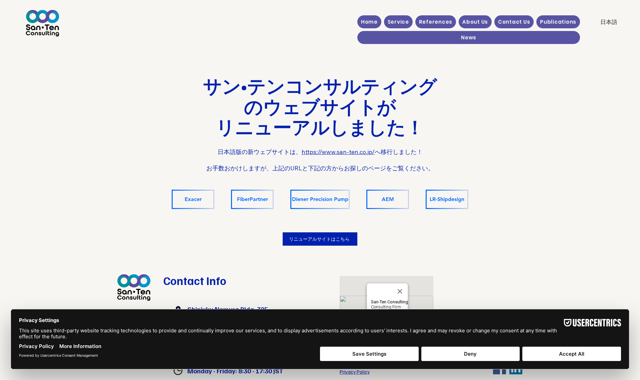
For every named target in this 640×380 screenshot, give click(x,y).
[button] (398, 21)
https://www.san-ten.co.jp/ (338, 152)
